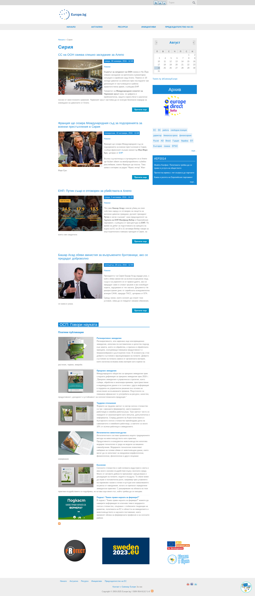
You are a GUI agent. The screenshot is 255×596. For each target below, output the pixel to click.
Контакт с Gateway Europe (124, 587)
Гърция (176, 141)
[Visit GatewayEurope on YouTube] (188, 584)
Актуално (97, 27)
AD (162, 141)
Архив (175, 89)
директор (157, 135)
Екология (101, 465)
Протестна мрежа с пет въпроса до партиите (174, 173)
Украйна (184, 141)
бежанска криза (170, 135)
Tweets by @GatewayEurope (165, 79)
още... (194, 151)
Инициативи (148, 27)
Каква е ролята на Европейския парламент (173, 177)
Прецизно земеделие (106, 371)
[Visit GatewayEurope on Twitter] (195, 584)
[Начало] (104, 14)
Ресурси (123, 27)
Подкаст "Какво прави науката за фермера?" (118, 497)
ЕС (154, 130)
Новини (107, 67)
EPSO (175, 146)
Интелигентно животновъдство (111, 433)
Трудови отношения (106, 403)
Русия (156, 141)
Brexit (168, 141)
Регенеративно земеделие (109, 338)
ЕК (159, 130)
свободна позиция (179, 130)
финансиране (185, 135)
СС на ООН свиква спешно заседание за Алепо (91, 54)
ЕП (191, 141)
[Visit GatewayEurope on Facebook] (192, 584)
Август (174, 42)
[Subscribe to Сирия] (104, 523)
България (157, 146)
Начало (71, 27)
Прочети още (141, 109)
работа (166, 130)
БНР (121, 153)
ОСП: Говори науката (78, 324)
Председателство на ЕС (179, 27)
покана (167, 146)
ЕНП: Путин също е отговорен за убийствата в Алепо (94, 190)
